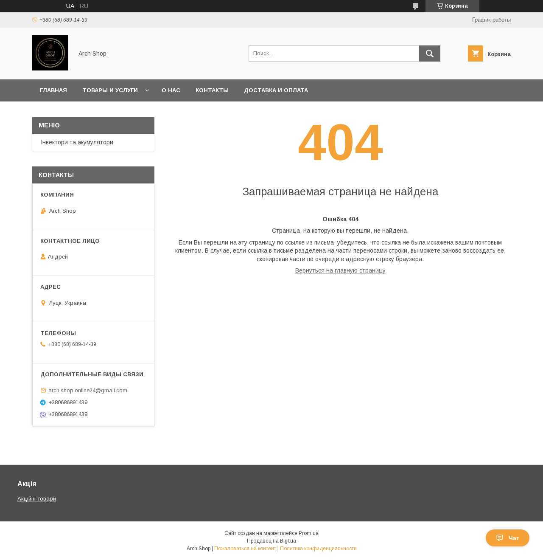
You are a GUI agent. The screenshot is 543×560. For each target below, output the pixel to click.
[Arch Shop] (50, 68)
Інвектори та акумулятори (77, 142)
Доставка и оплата (276, 90)
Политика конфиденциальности (318, 549)
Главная (53, 90)
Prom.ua (309, 533)
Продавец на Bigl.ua (271, 541)
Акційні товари (36, 498)
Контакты (212, 90)
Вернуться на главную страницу (340, 270)
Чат (514, 538)
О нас (171, 90)
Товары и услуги (110, 90)
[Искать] (429, 53)
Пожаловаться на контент (245, 549)
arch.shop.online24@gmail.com (87, 390)
